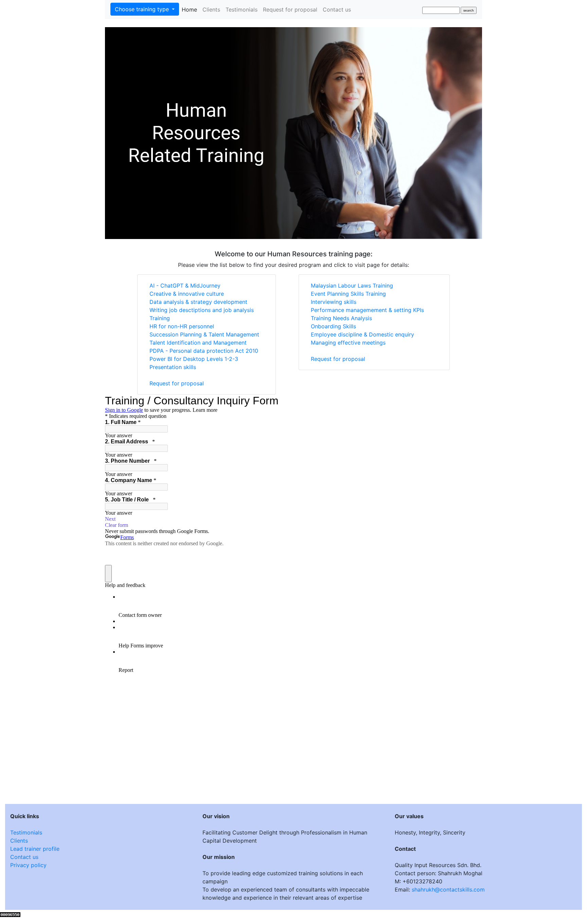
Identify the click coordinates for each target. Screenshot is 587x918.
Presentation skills (172, 367)
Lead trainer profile (34, 848)
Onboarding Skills (333, 326)
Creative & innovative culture (186, 293)
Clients (211, 9)
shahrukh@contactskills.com (448, 889)
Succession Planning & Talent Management (204, 334)
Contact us (337, 9)
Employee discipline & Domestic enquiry (362, 334)
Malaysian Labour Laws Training (352, 285)
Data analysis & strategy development (198, 301)
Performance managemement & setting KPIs (367, 310)
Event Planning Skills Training (348, 293)
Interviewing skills (333, 301)
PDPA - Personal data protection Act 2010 (203, 350)
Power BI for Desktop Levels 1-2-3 (193, 358)
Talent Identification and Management (198, 342)
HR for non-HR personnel (181, 326)
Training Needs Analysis (341, 318)
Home (191, 9)
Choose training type (143, 9)
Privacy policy (28, 865)
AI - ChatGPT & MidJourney (184, 285)
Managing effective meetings (348, 342)
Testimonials (241, 9)
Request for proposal (290, 9)
